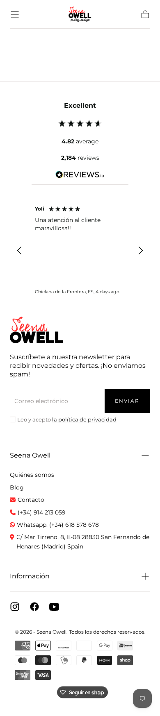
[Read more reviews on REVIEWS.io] (80, 176)
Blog (17, 487)
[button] (15, 14)
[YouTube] (54, 607)
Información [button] (30, 576)
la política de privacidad (84, 419)
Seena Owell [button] (30, 455)
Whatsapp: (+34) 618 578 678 (58, 524)
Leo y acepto (67, 419)
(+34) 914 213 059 (42, 512)
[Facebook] (34, 607)
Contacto (31, 499)
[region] (80, 250)
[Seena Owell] (36, 330)
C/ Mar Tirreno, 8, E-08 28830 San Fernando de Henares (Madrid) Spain (82, 541)
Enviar (127, 401)
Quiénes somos (32, 474)
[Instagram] (15, 607)
